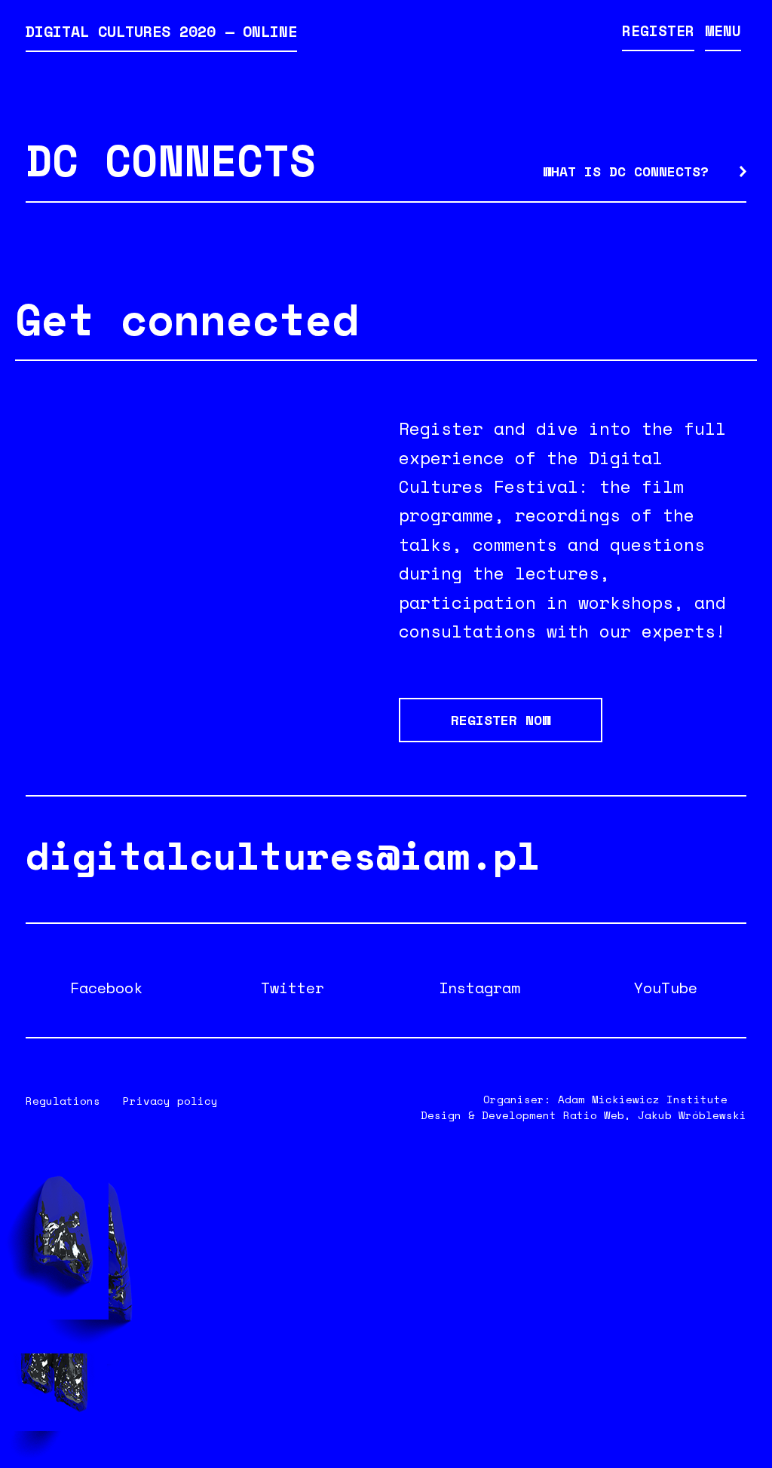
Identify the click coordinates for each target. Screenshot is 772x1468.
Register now (500, 719)
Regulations (63, 1101)
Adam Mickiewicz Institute (643, 1099)
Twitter (292, 988)
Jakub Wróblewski (692, 1115)
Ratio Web (593, 1115)
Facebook (106, 988)
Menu (723, 30)
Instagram (479, 988)
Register (658, 30)
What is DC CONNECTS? (626, 171)
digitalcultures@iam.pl (283, 855)
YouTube (665, 988)
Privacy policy (170, 1101)
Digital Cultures (161, 31)
